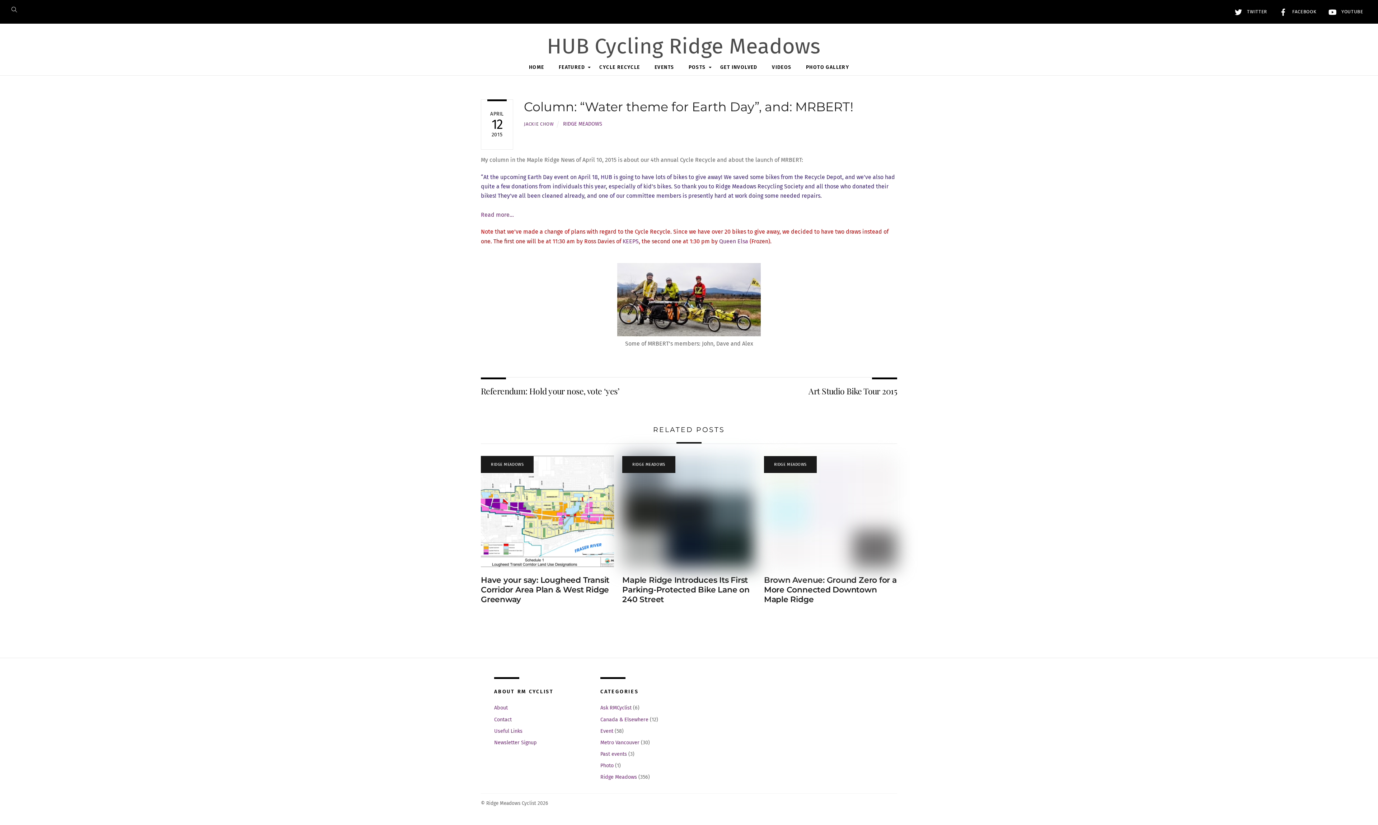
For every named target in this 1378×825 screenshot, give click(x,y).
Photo (607, 766)
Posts (697, 67)
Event (606, 731)
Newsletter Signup (515, 743)
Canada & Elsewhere (624, 720)
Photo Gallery (827, 67)
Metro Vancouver (619, 743)
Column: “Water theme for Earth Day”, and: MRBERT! (688, 106)
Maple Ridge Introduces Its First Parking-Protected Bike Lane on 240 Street (685, 589)
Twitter (1256, 12)
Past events (613, 754)
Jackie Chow (539, 124)
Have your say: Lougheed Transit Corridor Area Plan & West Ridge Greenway (545, 589)
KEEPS (631, 241)
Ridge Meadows (582, 124)
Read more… (497, 214)
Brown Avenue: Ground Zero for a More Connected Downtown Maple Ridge (830, 589)
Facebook (1303, 12)
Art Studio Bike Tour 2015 (852, 391)
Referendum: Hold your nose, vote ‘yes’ (550, 391)
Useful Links (508, 731)
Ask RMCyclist (616, 708)
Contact (503, 720)
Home (536, 67)
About (501, 708)
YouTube (1351, 12)
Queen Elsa (733, 241)
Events (664, 67)
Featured (572, 67)
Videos (781, 67)
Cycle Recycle (619, 67)
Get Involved (739, 67)
